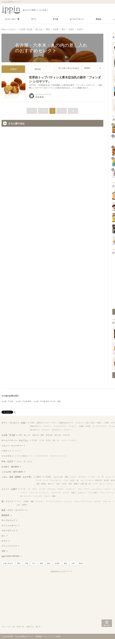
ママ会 (41, 440)
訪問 (20, 435)
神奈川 (81, 563)
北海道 (57, 563)
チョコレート (71, 489)
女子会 (48, 440)
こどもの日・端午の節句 (12, 472)
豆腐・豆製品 (41, 484)
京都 (26, 563)
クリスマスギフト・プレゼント (65, 426)
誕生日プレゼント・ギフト (47, 423)
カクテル (97, 501)
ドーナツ (24, 493)
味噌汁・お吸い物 (80, 484)
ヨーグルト (82, 477)
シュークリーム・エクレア (101, 489)
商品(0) (38, 69)
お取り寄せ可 (8, 563)
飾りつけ (56, 440)
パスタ (65, 480)
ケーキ (23, 489)
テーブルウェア (8, 520)
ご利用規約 (38, 636)
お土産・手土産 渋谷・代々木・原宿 (47, 401)
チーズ (38, 480)
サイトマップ (49, 636)
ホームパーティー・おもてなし (15, 440)
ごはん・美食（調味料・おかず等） (17, 477)
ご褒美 (106, 423)
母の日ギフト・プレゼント (40, 430)
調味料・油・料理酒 (43, 477)
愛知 (48, 563)
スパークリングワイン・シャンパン (59, 501)
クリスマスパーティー (58, 456)
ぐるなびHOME (7, 636)
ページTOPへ (107, 632)
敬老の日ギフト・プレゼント (41, 426)
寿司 (70, 484)
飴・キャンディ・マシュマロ (31, 496)
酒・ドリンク (7, 501)
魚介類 (106, 480)
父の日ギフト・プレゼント (62, 430)
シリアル (91, 477)
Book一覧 (20, 626)
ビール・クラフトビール (83, 501)
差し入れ (27, 435)
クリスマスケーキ (41, 456)
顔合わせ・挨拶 (38, 435)
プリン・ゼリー (83, 489)
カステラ (66, 493)
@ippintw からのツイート (62, 571)
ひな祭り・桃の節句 (10, 467)
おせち (19, 461)
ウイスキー (40, 501)
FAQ (57, 636)
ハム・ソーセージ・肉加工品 (91, 480)
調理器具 (5, 515)
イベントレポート (9, 525)
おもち (29, 461)
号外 (3, 551)
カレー (101, 484)
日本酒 (26, 501)
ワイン (19, 501)
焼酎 (32, 501)
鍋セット (51, 484)
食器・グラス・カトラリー (13, 510)
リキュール (107, 501)
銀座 (65, 563)
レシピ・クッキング (68, 440)
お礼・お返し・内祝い (94, 423)
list (15, 412)
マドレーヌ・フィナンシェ (39, 493)
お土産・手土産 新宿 (23, 401)
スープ (95, 484)
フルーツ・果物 (49, 496)
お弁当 (64, 484)
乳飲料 (24, 505)
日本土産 (66, 435)
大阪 (73, 563)
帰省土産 (49, 435)
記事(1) (13, 69)
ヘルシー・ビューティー (12, 446)
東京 (19, 563)
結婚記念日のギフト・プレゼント (71, 423)
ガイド (4, 541)
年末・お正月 (7, 461)
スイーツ (18, 451)
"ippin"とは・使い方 (33, 626)
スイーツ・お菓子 (9, 489)
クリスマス (6, 456)
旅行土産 (57, 435)
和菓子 (73, 493)
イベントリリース (9, 546)
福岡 (41, 563)
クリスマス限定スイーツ (24, 456)
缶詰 (58, 484)
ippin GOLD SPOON (10, 556)
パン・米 (100, 477)
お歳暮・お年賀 (84, 426)
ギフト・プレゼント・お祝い (14, 423)
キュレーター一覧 (8, 626)
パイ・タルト (32, 489)
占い (3, 536)
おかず (72, 480)
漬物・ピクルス (70, 477)
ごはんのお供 (58, 477)
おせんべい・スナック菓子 (88, 493)
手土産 (34, 440)
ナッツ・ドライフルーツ (52, 480)
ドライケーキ (56, 493)
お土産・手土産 (7, 401)
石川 (33, 563)
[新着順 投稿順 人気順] (92, 68)
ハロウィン (6, 451)
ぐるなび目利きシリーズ (24, 636)
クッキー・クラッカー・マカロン (51, 489)
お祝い (32, 423)
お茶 (18, 505)
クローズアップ (8, 530)
